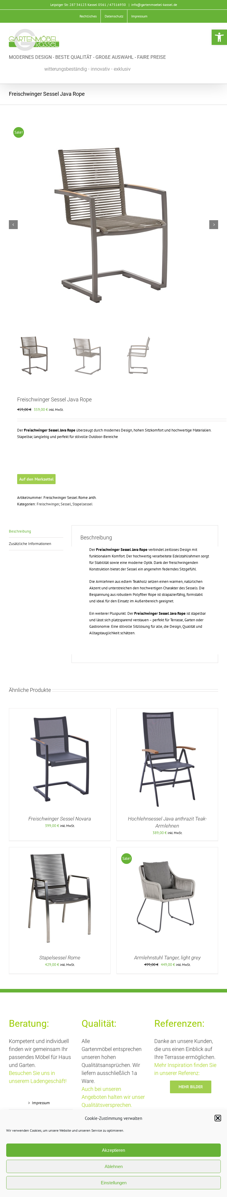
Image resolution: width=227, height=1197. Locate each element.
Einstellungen (114, 1182)
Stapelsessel (82, 504)
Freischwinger (48, 504)
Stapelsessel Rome (59, 958)
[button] (219, 37)
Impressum (41, 1102)
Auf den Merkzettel (36, 479)
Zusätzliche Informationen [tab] (30, 543)
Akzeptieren (113, 1150)
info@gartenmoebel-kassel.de (154, 4)
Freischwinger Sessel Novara (59, 819)
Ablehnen (114, 1166)
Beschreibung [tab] (20, 531)
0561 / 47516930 (112, 4)
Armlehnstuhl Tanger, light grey (167, 958)
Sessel (66, 504)
